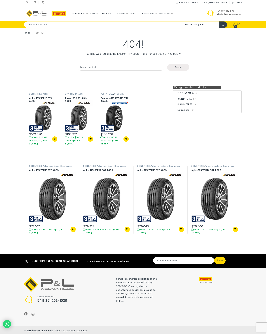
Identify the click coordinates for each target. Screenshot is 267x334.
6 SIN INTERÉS (185, 104)
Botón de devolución (188, 3)
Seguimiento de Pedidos (216, 3)
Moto (132, 13)
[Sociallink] (26, 314)
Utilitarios (120, 13)
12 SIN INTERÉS (185, 93)
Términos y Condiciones (40, 330)
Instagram (26, 2)
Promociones (78, 13)
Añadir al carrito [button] (54, 139)
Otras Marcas (147, 13)
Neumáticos (183, 110)
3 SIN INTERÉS (185, 98)
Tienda (239, 3)
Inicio (27, 33)
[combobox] (102, 24)
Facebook (42, 2)
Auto (92, 13)
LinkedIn (34, 2)
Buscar (178, 67)
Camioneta (105, 13)
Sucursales (164, 13)
